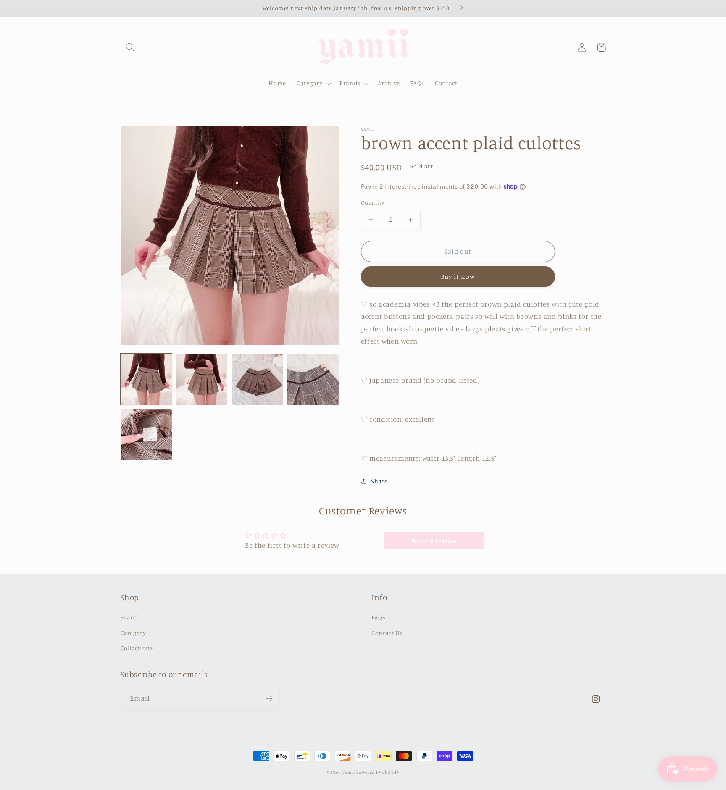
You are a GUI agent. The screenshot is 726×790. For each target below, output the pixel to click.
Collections (137, 647)
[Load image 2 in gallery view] (201, 379)
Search (130, 617)
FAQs (378, 617)
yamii (348, 771)
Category (133, 632)
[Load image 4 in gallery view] (313, 379)
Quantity (372, 202)
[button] (130, 47)
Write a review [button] (434, 540)
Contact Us (386, 632)
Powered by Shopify (377, 771)
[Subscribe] (269, 698)
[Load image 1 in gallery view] (146, 379)
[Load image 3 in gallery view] (257, 379)
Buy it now (458, 277)
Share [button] (379, 481)
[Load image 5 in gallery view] (146, 434)
